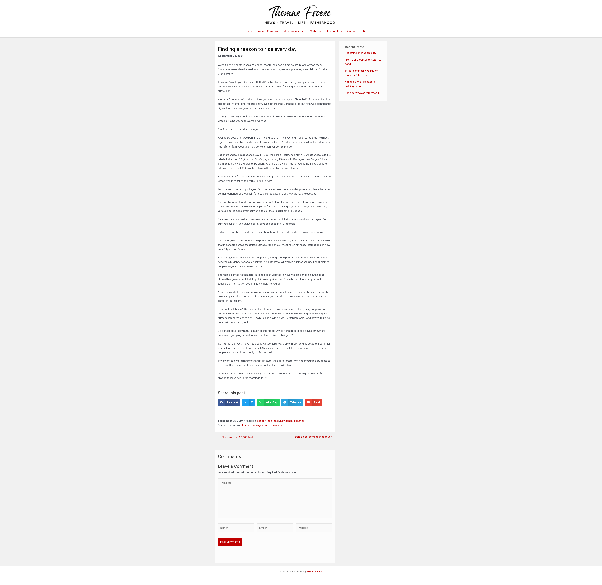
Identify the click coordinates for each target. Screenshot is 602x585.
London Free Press (268, 420)
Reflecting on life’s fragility (360, 52)
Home (248, 31)
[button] (301, 31)
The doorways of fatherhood (362, 93)
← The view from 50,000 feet (235, 437)
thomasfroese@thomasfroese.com (262, 425)
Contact (352, 31)
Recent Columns (267, 31)
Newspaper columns (292, 420)
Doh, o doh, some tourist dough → (313, 438)
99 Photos (315, 31)
